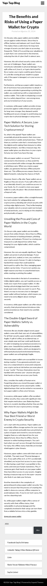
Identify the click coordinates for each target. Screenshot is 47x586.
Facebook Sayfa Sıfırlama (17, 542)
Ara (7, 524)
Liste (9, 557)
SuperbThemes (37, 582)
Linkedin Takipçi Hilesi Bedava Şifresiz (23, 550)
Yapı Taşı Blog (11, 3)
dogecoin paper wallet (12, 516)
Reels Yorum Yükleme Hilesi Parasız (22, 565)
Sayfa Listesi (12, 572)
